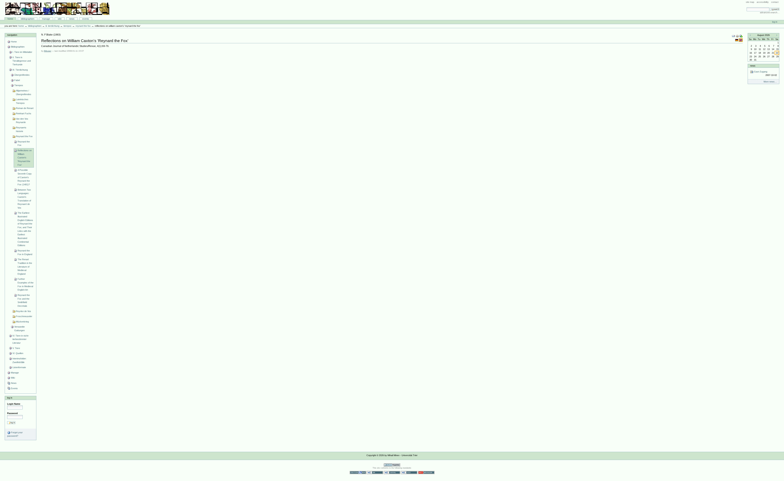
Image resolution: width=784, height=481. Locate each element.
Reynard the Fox (83, 26)
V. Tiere (16, 348)
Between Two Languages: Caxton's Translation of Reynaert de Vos (24, 199)
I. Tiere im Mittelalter (22, 52)
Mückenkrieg (22, 321)
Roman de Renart (24, 108)
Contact (774, 2)
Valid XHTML (392, 472)
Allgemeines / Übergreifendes (23, 92)
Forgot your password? (15, 434)
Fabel (17, 80)
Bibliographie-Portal (57, 9)
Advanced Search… (770, 12)
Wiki (59, 19)
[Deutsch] (737, 40)
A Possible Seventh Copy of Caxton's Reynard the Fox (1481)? (25, 177)
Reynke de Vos (23, 311)
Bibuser (47, 51)
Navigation (12, 35)
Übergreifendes (22, 75)
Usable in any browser (426, 472)
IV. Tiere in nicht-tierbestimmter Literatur (20, 339)
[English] (741, 40)
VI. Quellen (17, 353)
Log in (774, 22)
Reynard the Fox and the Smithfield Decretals (24, 300)
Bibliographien (27, 19)
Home (10, 19)
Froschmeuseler (24, 316)
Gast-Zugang (765, 73)
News (72, 19)
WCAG (375, 472)
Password (12, 413)
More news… (770, 81)
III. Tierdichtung (52, 26)
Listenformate (19, 367)
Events (85, 19)
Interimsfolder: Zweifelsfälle (19, 360)
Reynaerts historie (21, 129)
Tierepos (67, 26)
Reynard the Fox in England (25, 252)
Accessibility (763, 2)
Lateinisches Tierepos (22, 101)
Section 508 (358, 472)
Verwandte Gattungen (19, 328)
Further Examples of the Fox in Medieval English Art (25, 284)
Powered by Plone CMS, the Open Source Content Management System (392, 465)
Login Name (13, 404)
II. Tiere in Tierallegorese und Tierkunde (21, 61)
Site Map (750, 2)
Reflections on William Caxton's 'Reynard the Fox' (25, 157)
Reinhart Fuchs (23, 113)
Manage (46, 19)
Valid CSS (409, 472)
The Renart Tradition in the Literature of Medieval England (25, 266)
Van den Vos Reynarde (22, 121)
